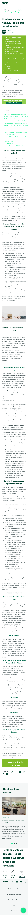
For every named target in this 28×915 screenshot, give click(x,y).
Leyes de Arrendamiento (11, 51)
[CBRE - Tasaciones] (5, 3)
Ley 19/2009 (8, 67)
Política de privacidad (14, 894)
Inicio (5, 10)
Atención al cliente (14, 900)
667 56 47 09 (13, 876)
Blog (12, 10)
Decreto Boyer (8, 57)
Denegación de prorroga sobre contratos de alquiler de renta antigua (13, 43)
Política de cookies (14, 889)
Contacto (22, 876)
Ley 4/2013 (7, 69)
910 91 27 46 (5, 876)
